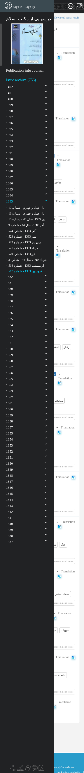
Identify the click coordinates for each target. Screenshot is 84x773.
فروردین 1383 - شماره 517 (25, 271)
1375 (9, 319)
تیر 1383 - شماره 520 (21, 254)
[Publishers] (35, 769)
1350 (9, 463)
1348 (9, 475)
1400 (9, 99)
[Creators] (27, 769)
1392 (9, 147)
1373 (9, 331)
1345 (9, 493)
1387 (9, 177)
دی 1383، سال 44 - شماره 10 (26, 219)
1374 (9, 325)
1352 (9, 451)
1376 (9, 313)
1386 (9, 183)
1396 (9, 123)
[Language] (71, 6)
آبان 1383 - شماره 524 (22, 231)
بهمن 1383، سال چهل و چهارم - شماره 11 (27, 213)
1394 (9, 135)
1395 (9, 129)
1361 (9, 403)
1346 (9, 487)
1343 (9, 505)
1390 (9, 159)
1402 (9, 87)
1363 (9, 391)
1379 (9, 295)
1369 (9, 355)
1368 (9, 361)
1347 (9, 481)
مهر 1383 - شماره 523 (22, 236)
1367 (9, 367)
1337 (9, 542)
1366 (9, 373)
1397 (9, 117)
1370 (9, 349)
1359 (9, 415)
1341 (9, 517)
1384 (9, 195)
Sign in (17, 7)
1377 (9, 307)
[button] (27, 43)
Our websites (67, 767)
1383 (9, 201)
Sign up (30, 7)
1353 (9, 445)
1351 (9, 457)
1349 (9, 469)
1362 (9, 397)
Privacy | (55, 767)
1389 (9, 165)
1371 (9, 343)
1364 (9, 385)
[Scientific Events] (41, 769)
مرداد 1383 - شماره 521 (23, 248)
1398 (9, 111)
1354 (9, 439)
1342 (9, 511)
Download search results (66, 17)
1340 (9, 524)
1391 (9, 153)
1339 (9, 530)
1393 (9, 141)
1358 (9, 421)
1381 (9, 282)
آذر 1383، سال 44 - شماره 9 (26, 225)
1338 (9, 536)
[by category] (13, 769)
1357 (9, 427)
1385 (9, 189)
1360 (9, 409)
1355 (9, 433)
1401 (9, 93)
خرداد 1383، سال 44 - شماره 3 (27, 259)
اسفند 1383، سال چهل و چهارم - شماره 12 (27, 207)
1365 (9, 379)
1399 (9, 105)
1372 (9, 337)
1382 (9, 276)
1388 (9, 171)
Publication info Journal (25, 70)
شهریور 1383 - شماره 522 (24, 242)
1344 (9, 499)
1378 (9, 301)
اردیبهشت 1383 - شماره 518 (26, 265)
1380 (9, 289)
